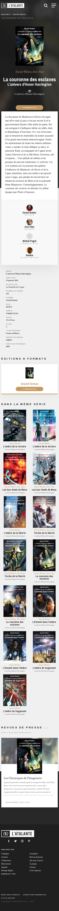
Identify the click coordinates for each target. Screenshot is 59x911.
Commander (29, 107)
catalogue (19, 14)
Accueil (5, 14)
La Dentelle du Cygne (15, 287)
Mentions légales (10, 894)
